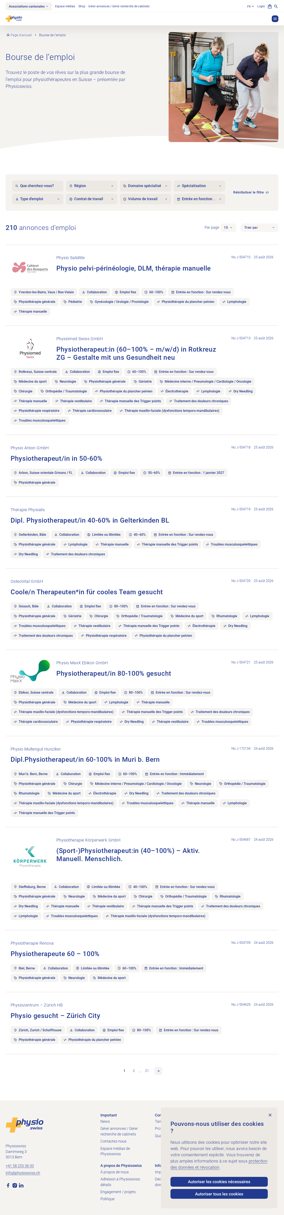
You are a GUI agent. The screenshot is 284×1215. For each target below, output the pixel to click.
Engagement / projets (118, 1192)
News (105, 1121)
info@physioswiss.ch (23, 1173)
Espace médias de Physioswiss (115, 1151)
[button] (275, 18)
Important (108, 1115)
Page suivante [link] (158, 1071)
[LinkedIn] (21, 1185)
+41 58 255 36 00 (20, 1166)
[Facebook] (8, 1185)
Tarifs (159, 1121)
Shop (81, 6)
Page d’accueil (21, 35)
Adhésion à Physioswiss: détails (120, 1182)
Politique (107, 1199)
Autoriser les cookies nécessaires (219, 1181)
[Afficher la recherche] (276, 6)
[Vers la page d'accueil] (24, 1124)
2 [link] (134, 1071)
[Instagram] (14, 1185)
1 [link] (124, 1071)
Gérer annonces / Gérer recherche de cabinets (119, 6)
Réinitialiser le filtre (248, 192)
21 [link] (147, 1071)
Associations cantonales (27, 6)
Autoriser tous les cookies (219, 1193)
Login (261, 6)
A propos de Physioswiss (121, 1166)
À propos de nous (114, 1172)
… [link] (140, 1070)
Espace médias (65, 6)
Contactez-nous (113, 1141)
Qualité (160, 1136)
